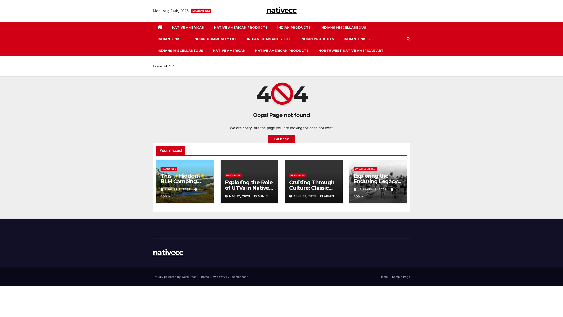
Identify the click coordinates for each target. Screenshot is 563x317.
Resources (169, 169)
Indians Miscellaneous (343, 27)
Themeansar (238, 276)
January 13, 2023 (373, 189)
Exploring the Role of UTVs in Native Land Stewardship (249, 188)
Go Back (281, 139)
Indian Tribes (171, 39)
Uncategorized (365, 169)
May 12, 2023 (240, 196)
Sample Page (401, 276)
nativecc (281, 10)
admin (263, 196)
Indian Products (294, 27)
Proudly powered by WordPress (175, 276)
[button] (408, 39)
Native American (188, 27)
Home (157, 66)
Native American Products (241, 27)
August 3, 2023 (178, 189)
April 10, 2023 (305, 196)
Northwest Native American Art (351, 51)
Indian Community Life (216, 39)
